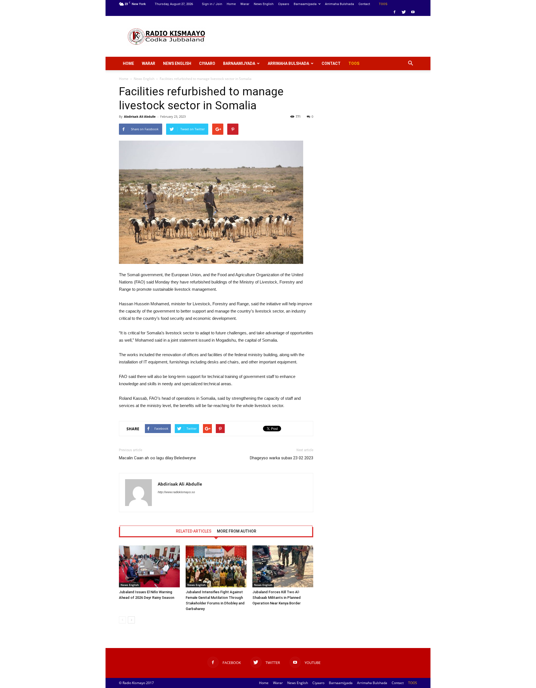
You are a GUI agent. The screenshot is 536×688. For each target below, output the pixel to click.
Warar (244, 4)
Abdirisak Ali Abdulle (140, 116)
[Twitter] (403, 12)
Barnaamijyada (305, 4)
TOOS (383, 4)
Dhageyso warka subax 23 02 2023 (281, 457)
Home (231, 4)
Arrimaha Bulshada (339, 4)
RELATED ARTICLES (193, 531)
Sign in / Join (212, 4)
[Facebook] (394, 12)
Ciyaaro (283, 4)
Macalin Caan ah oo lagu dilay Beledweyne (157, 457)
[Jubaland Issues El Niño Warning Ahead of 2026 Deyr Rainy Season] (149, 566)
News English (264, 4)
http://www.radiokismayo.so (176, 492)
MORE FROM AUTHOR (236, 531)
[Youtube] (413, 12)
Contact (364, 4)
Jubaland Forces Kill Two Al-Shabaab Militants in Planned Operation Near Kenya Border (276, 597)
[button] (410, 63)
